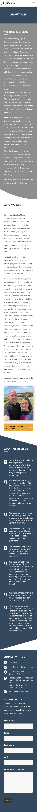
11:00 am (21, 678)
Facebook (13, 662)
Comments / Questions (14, 769)
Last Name (9, 745)
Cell (6, 757)
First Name (9, 720)
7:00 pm (19, 686)
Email (6, 733)
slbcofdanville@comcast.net (21, 667)
